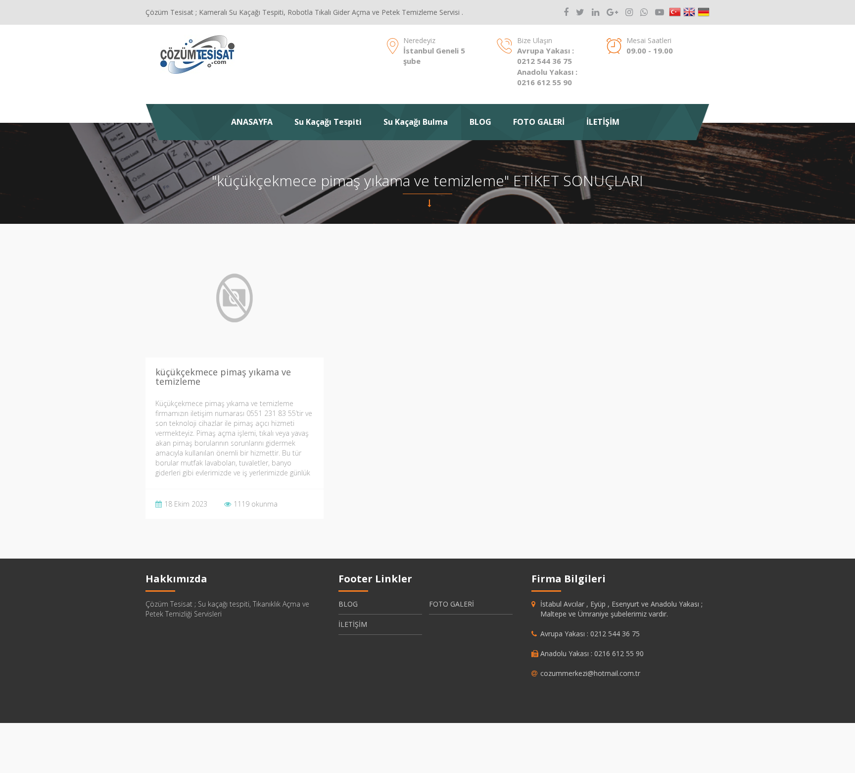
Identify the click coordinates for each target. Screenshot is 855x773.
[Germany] (704, 12)
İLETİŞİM (602, 121)
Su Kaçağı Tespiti (328, 121)
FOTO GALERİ (539, 121)
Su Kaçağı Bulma (415, 121)
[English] (689, 12)
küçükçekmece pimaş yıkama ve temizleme (223, 377)
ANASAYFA (252, 121)
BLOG (480, 121)
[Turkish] (675, 12)
